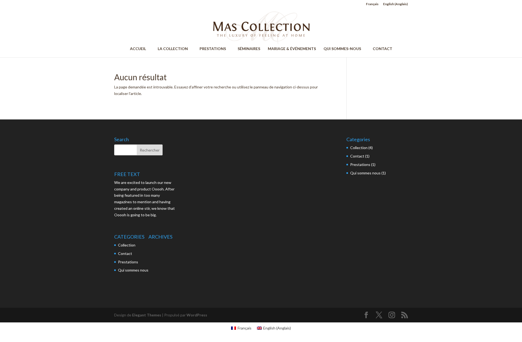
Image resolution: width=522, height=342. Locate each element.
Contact (125, 253)
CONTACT (382, 49)
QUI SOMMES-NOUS (345, 49)
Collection (126, 245)
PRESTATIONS (215, 49)
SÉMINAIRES (249, 49)
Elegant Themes (146, 315)
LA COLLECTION (175, 49)
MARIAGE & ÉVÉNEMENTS (292, 49)
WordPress (197, 315)
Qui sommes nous (133, 270)
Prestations (128, 262)
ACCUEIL (140, 49)
